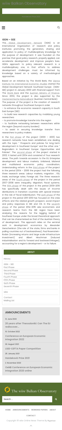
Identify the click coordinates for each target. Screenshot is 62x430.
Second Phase (11, 270)
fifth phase (12, 185)
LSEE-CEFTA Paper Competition (23, 348)
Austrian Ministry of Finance (44, 93)
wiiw (6, 291)
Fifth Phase (9, 280)
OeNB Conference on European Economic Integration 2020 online (28, 369)
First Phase (9, 267)
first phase (15, 137)
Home (8, 410)
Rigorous (52, 420)
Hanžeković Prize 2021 (31, 16)
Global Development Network (24, 42)
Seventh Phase (11, 286)
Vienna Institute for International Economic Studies (31, 82)
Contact (8, 297)
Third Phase (9, 273)
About (53, 410)
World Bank (13, 93)
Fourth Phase (10, 276)
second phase (24, 152)
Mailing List (9, 300)
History (7, 258)
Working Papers (39, 410)
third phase (39, 167)
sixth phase (47, 194)
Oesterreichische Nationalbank (17, 99)
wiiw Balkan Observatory (24, 3)
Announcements (21, 410)
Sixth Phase (9, 283)
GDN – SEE (9, 264)
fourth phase (23, 179)
